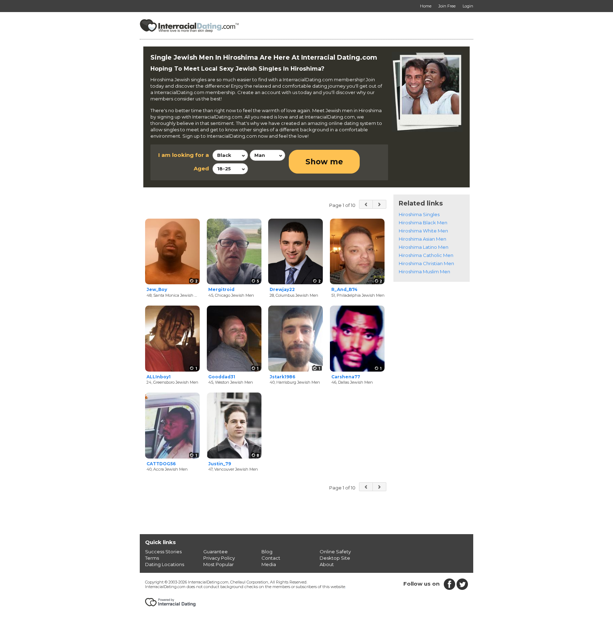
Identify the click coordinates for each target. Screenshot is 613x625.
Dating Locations (164, 564)
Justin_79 (219, 463)
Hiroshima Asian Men (422, 239)
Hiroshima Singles (419, 214)
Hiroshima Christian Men (426, 263)
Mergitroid (221, 289)
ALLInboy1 (159, 376)
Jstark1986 (282, 376)
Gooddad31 (221, 376)
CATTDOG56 (161, 463)
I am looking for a (183, 155)
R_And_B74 (344, 289)
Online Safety (335, 551)
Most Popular (218, 564)
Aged (201, 168)
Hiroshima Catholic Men (426, 255)
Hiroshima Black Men (423, 222)
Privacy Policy (219, 558)
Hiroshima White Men (423, 231)
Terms (152, 558)
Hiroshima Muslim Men (424, 271)
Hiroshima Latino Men (423, 247)
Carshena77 (345, 376)
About (327, 564)
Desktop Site (335, 558)
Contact (270, 558)
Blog (266, 551)
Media (268, 564)
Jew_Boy (157, 289)
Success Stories (163, 551)
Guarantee (215, 551)
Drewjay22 (282, 289)
